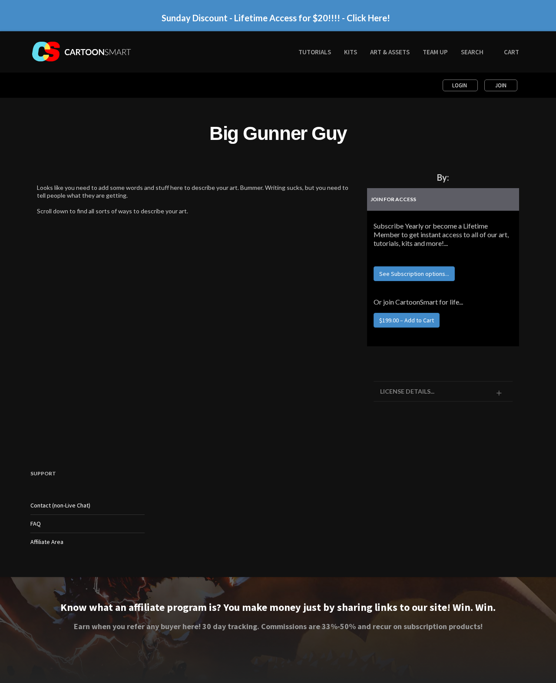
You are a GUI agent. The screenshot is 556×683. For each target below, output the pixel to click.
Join (501, 85)
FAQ (35, 523)
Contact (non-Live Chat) (60, 505)
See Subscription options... (414, 274)
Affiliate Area (46, 542)
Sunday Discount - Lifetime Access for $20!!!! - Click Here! (276, 18)
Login (460, 85)
